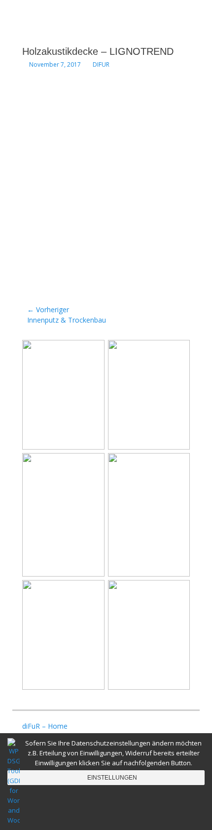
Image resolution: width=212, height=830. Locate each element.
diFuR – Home (45, 726)
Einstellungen (112, 777)
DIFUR (101, 64)
